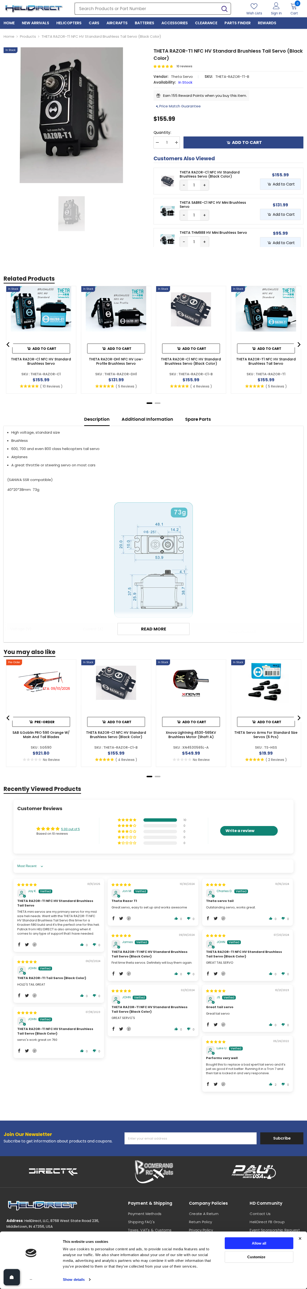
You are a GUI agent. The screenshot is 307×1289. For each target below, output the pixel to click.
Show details (74, 1279)
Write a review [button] (239, 830)
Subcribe (282, 1138)
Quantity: (162, 132)
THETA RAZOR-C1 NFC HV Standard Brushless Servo (41, 361)
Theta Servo (182, 76)
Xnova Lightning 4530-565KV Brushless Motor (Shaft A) (191, 734)
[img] (27, 884)
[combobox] (146, 8)
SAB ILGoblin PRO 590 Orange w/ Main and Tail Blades (41, 734)
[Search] (153, 8)
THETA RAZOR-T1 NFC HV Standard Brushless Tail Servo (266, 361)
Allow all (259, 1243)
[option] (71, 115)
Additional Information (147, 419)
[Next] (298, 344)
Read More (153, 629)
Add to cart (247, 142)
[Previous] (8, 344)
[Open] (12, 1277)
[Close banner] (300, 1238)
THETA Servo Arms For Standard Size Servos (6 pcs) (265, 734)
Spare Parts (198, 419)
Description (97, 419)
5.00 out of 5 (70, 829)
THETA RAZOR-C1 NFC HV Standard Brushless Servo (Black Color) (191, 361)
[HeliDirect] (54, 1172)
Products (28, 36)
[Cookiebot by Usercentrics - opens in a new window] (31, 1279)
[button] (165, 66)
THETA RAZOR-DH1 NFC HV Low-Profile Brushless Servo (116, 361)
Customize (256, 1257)
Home (9, 36)
